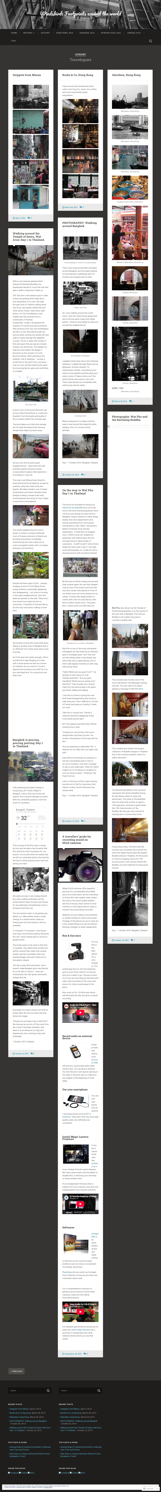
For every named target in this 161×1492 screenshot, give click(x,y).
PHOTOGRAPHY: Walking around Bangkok (79, 224)
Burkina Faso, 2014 (111, 33)
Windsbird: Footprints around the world (80, 13)
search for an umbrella (72, 507)
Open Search (150, 41)
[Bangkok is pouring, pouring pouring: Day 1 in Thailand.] (30, 766)
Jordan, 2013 (134, 33)
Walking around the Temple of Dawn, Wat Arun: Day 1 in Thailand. (29, 236)
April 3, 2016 (20, 218)
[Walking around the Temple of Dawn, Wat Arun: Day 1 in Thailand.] (30, 260)
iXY (87, 1114)
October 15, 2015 (121, 940)
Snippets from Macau (27, 75)
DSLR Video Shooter (81, 1330)
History (45, 33)
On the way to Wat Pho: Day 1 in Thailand (78, 491)
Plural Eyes (67, 1272)
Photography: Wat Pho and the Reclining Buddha (129, 418)
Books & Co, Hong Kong (77, 75)
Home (14, 33)
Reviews (27, 33)
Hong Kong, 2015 (64, 33)
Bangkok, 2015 (87, 33)
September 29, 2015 (73, 1354)
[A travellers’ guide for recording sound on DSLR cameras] (80, 865)
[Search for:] (30, 1391)
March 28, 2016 (71, 207)
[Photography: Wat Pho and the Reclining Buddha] (130, 513)
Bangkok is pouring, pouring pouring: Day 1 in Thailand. (28, 743)
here (141, 689)
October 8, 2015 (21, 1054)
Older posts (17, 1371)
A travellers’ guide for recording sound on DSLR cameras (76, 840)
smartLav (66, 1117)
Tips (13, 41)
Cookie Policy (48, 1487)
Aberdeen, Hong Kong (126, 75)
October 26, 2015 (72, 475)
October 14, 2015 (72, 821)
